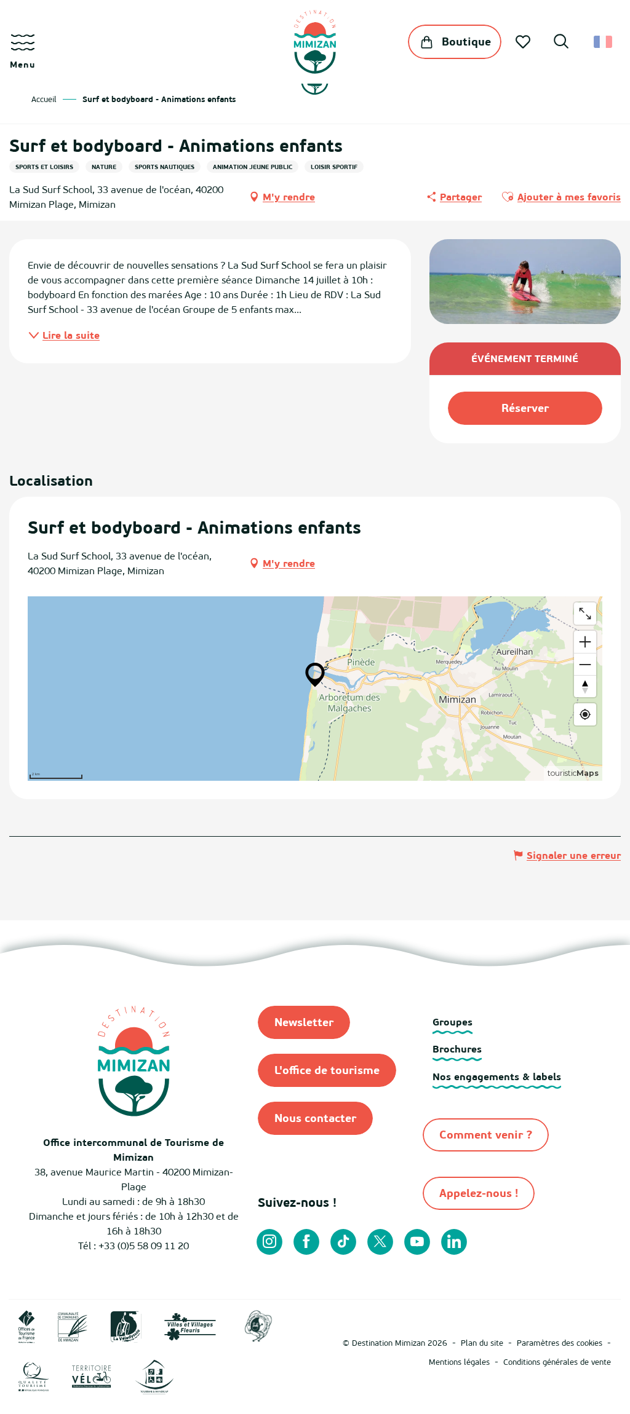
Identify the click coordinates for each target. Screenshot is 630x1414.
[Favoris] (524, 42)
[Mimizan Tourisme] (315, 41)
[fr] (604, 42)
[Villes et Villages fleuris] (190, 1325)
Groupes (452, 1021)
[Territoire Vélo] (91, 1376)
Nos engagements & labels (497, 1076)
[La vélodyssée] (126, 1325)
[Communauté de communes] (72, 1325)
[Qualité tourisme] (33, 1376)
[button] (561, 43)
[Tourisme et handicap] (154, 1376)
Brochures (457, 1049)
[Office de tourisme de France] (26, 1325)
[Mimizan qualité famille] (258, 1325)
